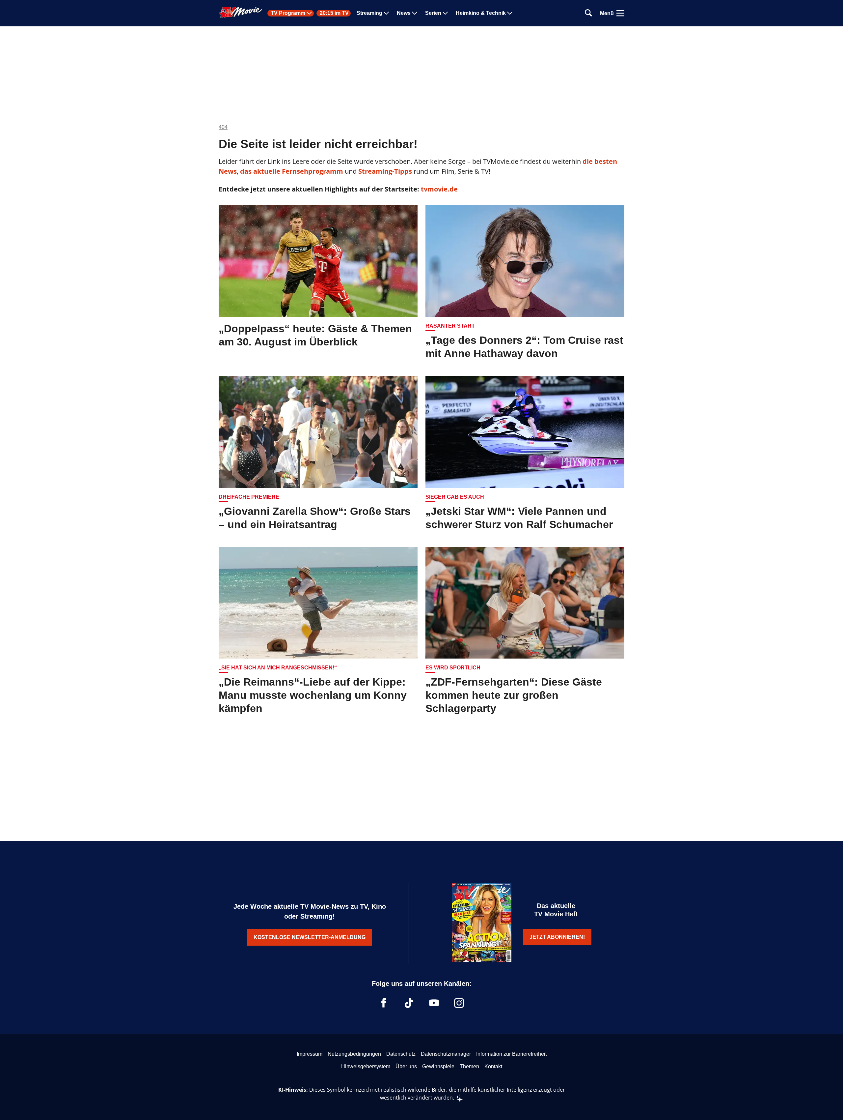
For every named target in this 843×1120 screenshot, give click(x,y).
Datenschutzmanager (446, 1054)
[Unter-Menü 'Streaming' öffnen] (386, 13)
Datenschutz (401, 1054)
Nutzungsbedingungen (354, 1054)
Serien (433, 13)
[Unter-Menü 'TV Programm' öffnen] (309, 13)
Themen (469, 1066)
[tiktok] (409, 1003)
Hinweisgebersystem (365, 1066)
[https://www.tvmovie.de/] (241, 12)
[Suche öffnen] (588, 13)
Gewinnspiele (438, 1066)
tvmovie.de (439, 189)
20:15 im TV (334, 13)
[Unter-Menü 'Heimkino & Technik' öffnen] (509, 13)
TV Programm (288, 13)
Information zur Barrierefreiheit (511, 1054)
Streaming (369, 13)
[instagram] (459, 1003)
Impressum (309, 1054)
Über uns (406, 1066)
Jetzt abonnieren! (557, 937)
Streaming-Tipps (385, 171)
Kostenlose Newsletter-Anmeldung (310, 937)
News (404, 13)
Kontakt (493, 1066)
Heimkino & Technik (481, 13)
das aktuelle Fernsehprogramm (290, 171)
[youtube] (434, 1003)
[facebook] (384, 1003)
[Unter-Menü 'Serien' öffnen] (445, 13)
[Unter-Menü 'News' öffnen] (414, 13)
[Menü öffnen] (620, 13)
